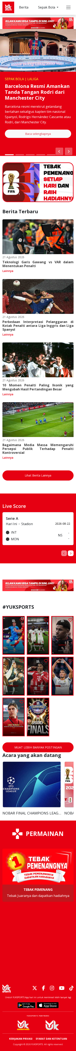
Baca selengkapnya (38, 134)
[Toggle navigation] (68, 7)
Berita (23, 7)
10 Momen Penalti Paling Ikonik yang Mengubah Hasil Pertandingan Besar (38, 387)
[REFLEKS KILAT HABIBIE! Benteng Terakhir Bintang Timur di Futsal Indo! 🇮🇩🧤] (13, 635)
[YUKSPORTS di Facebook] (43, 988)
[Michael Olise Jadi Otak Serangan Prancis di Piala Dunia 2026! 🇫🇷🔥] (37, 676)
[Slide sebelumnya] (59, 151)
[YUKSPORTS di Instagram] (52, 988)
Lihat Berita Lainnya (38, 475)
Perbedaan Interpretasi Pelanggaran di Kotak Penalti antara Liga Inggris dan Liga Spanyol (38, 326)
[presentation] (64, 553)
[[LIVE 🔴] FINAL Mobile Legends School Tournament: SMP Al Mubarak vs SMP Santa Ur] (37, 717)
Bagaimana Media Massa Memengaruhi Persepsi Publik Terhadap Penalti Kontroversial (38, 449)
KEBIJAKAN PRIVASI (20, 1038)
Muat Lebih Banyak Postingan (38, 747)
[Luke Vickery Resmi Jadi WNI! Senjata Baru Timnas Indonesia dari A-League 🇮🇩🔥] (13, 717)
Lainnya (7, 271)
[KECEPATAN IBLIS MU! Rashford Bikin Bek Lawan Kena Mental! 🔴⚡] (62, 635)
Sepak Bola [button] (47, 7)
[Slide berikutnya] (68, 151)
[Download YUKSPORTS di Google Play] (26, 1005)
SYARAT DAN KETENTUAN (51, 1038)
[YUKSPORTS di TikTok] (71, 988)
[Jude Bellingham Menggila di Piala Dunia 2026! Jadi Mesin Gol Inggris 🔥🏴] (62, 676)
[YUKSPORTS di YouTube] (61, 988)
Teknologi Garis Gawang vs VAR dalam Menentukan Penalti (38, 264)
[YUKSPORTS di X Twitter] (34, 988)
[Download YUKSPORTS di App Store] (48, 1005)
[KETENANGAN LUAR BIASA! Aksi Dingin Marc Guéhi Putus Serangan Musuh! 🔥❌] (37, 635)
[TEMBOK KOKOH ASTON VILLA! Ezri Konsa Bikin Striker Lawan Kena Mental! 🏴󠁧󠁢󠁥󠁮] (13, 676)
